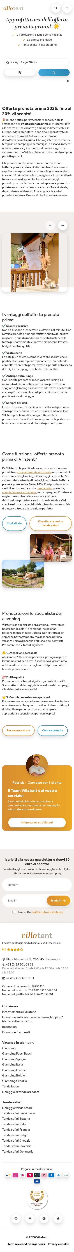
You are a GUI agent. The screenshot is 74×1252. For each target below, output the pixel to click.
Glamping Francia (14, 1070)
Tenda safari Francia (16, 1130)
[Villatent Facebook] (16, 1218)
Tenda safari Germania (17, 1151)
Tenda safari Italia (14, 1124)
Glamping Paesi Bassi (17, 1053)
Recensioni (9, 1027)
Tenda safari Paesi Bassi (18, 1113)
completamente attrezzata (34, 472)
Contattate (14, 523)
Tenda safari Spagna (16, 1119)
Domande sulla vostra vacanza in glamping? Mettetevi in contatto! (32, 1019)
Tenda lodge (10, 1086)
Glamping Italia (12, 1064)
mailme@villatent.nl (19, 978)
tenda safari (45, 488)
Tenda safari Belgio (15, 1135)
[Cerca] (56, 8)
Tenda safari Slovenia (16, 1146)
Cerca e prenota (52, 730)
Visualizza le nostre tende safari (50, 523)
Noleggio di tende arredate (21, 1092)
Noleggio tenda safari (17, 1108)
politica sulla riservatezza (47, 912)
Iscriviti (56, 900)
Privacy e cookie (58, 1244)
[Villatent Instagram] (30, 1218)
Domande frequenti (16, 1032)
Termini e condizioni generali (26, 1244)
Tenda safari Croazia (16, 1140)
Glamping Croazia (14, 1081)
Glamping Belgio (13, 1075)
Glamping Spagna (14, 1059)
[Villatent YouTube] (44, 1218)
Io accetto (40, 912)
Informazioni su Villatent (37, 822)
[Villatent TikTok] (58, 1218)
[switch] (14, 912)
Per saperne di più (18, 730)
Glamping (9, 1048)
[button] (37, 62)
